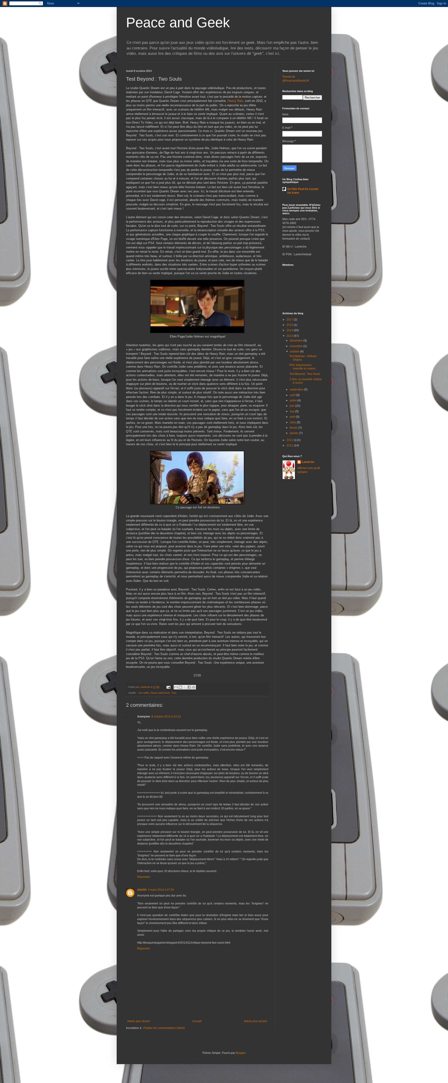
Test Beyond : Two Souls (304, 374)
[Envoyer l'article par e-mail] (168, 687)
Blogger (240, 1053)
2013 (290, 336)
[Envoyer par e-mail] (176, 687)
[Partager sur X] (184, 687)
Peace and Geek (178, 22)
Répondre (143, 877)
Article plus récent (138, 1021)
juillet (293, 400)
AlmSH (142, 889)
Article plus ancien (255, 1021)
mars (293, 422)
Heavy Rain (235, 101)
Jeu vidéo (143, 692)
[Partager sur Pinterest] (193, 687)
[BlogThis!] (180, 687)
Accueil (197, 1021)
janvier (294, 433)
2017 (290, 319)
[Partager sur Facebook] (189, 687)
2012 (290, 440)
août (293, 395)
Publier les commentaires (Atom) (164, 1028)
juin (292, 405)
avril (293, 416)
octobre (295, 351)
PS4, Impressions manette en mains (302, 366)
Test (173, 692)
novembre (296, 346)
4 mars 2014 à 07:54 (161, 889)
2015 (290, 325)
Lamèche (308, 462)
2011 (290, 445)
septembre (297, 389)
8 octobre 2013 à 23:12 (166, 716)
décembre (296, 340)
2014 (290, 330)
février (294, 427)
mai (292, 411)
